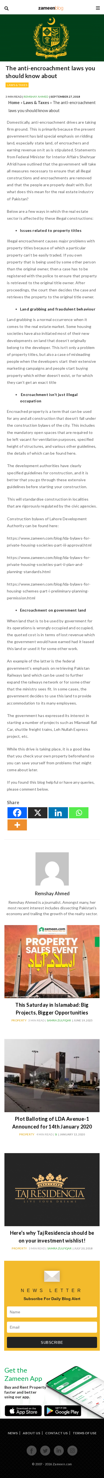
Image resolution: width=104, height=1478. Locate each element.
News (13, 1433)
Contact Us (56, 1433)
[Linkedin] (58, 812)
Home (14, 102)
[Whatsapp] (78, 812)
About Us (31, 1433)
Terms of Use (85, 1433)
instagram (72, 1455)
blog (50, 8)
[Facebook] (17, 812)
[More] (17, 824)
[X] (37, 812)
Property (19, 1020)
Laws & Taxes (17, 85)
